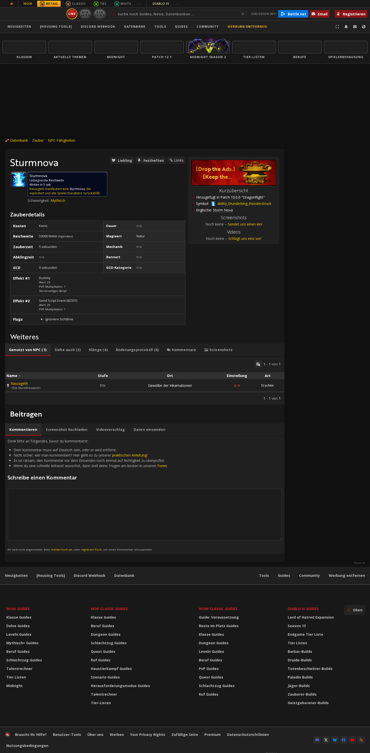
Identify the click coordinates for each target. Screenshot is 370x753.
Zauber (38, 140)
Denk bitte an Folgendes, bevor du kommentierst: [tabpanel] (88, 495)
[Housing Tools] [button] (56, 26)
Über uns (95, 734)
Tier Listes (297, 643)
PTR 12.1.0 (85, 13)
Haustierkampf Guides (111, 668)
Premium (212, 734)
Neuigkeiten (19, 26)
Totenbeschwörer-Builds (310, 668)
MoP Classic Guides (109, 608)
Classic (79, 4)
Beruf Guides (18, 651)
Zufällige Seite (184, 734)
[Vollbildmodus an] (337, 26)
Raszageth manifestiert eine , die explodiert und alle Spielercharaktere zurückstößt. (64, 191)
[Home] (34, 14)
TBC (103, 4)
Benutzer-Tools (67, 734)
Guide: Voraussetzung (219, 617)
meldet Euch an (61, 549)
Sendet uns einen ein (245, 224)
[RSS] (361, 740)
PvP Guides (209, 668)
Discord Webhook (98, 26)
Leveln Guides (18, 634)
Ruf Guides (100, 660)
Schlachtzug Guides (24, 660)
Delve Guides (18, 625)
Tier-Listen (101, 702)
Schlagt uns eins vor (244, 238)
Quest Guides (103, 651)
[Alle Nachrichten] (12, 4)
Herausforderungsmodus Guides (120, 685)
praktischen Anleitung (129, 455)
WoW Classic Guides (218, 608)
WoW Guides (18, 608)
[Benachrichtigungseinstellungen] (346, 26)
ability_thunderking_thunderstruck (243, 203)
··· (139, 4)
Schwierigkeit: (39, 200)
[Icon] (18, 179)
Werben (117, 734)
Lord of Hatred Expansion (311, 617)
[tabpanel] (144, 380)
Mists (126, 4)
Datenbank (134, 26)
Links (178, 160)
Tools (264, 575)
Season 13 (297, 625)
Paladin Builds (300, 677)
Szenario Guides (105, 677)
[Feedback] (355, 26)
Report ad (359, 563)
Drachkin (267, 385)
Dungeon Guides (106, 634)
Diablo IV (166, 4)
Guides (181, 26)
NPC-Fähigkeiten (61, 140)
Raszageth (19, 383)
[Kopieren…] (258, 364)
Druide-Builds (300, 660)
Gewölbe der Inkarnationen (170, 385)
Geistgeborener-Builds (308, 702)
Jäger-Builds (299, 685)
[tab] (28, 350)
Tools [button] (160, 26)
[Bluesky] (335, 740)
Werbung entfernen (247, 26)
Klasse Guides (18, 617)
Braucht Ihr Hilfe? (31, 734)
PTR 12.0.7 (99, 13)
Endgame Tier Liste (305, 634)
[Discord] (317, 740)
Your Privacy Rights (147, 734)
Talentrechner (19, 668)
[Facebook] (343, 740)
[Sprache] (363, 26)
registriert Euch (91, 549)
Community (208, 26)
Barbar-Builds (300, 651)
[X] (326, 740)
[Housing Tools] (50, 575)
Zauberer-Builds (302, 694)
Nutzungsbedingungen (27, 745)
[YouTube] (352, 740)
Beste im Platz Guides (219, 625)
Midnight (14, 685)
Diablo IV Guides (303, 608)
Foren (162, 465)
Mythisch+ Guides (22, 643)
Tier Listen (16, 677)
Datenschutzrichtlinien (248, 734)
